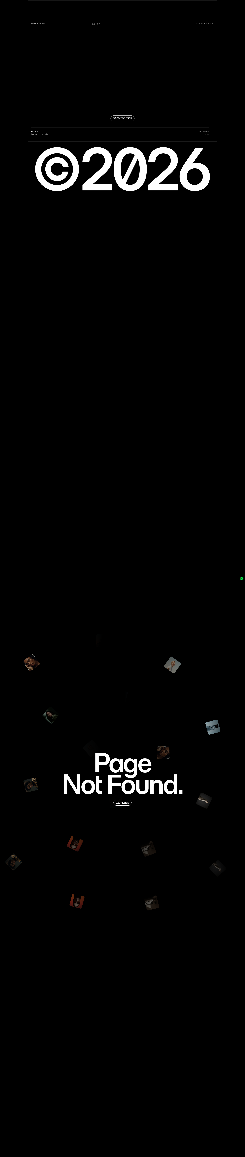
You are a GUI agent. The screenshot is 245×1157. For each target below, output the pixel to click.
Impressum (204, 131)
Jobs (206, 134)
